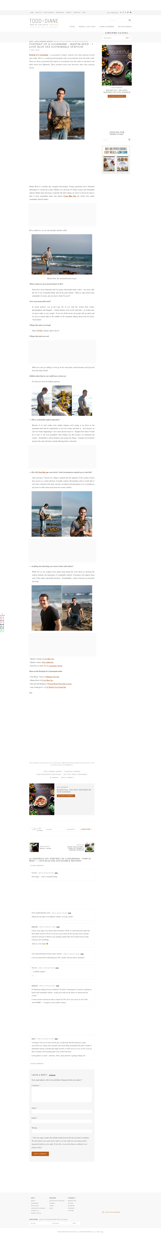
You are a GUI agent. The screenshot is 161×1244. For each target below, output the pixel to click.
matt (34, 1038)
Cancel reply (52, 1075)
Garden (52, 1203)
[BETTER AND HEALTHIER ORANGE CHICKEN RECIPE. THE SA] (117, 1199)
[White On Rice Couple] (44, 23)
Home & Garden (106, 26)
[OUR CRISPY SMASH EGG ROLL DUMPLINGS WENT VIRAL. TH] (128, 1199)
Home (32, 12)
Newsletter (72, 1200)
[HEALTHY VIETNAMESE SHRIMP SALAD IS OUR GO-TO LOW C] (128, 1206)
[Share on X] (2, 626)
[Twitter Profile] (128, 12)
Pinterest (71, 1208)
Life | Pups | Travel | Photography (75, 774)
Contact (68, 12)
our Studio (35, 1205)
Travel (51, 1205)
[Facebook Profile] (123, 12)
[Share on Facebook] (2, 622)
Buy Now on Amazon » (66, 795)
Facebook (71, 1205)
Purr (102, 1231)
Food (72, 26)
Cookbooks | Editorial (72, 771)
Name (34, 1108)
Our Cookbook (49, 12)
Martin (35, 927)
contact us (35, 1210)
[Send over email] (2, 630)
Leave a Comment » (67, 777)
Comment (36, 1085)
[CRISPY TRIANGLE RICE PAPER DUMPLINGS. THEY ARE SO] (105, 1206)
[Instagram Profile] (121, 12)
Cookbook (34, 1203)
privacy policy (37, 1147)
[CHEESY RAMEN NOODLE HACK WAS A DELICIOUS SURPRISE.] (94, 1206)
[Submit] (130, 20)
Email (34, 1118)
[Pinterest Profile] (125, 12)
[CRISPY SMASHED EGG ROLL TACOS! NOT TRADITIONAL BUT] (94, 1199)
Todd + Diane (35, 50)
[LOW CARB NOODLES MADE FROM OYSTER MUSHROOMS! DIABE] (105, 1199)
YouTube (71, 1210)
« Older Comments (37, 865)
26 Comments (54, 777)
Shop (84, 12)
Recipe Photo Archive (56, 1200)
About (33, 1200)
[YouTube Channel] (130, 12)
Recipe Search (125, 26)
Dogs (51, 1208)
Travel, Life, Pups (87, 26)
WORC (39, 330)
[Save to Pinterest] (2, 619)
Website (34, 1128)
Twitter (70, 1203)
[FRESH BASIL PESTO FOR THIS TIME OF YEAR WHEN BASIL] (117, 1206)
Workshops (60, 12)
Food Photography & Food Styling (49, 774)
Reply (56, 873)
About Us (39, 12)
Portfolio (76, 12)
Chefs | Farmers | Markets (44, 41)
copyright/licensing (38, 1208)
